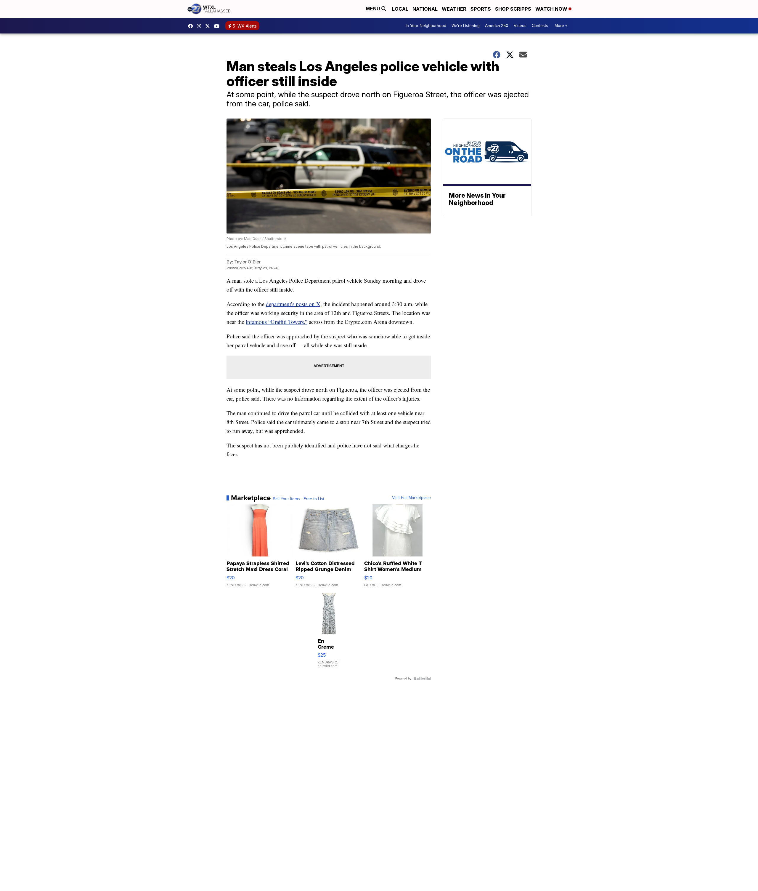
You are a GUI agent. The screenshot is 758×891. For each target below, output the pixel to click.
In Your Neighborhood (426, 26)
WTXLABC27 (192, 26)
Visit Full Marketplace (411, 498)
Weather (454, 9)
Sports (480, 9)
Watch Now (551, 9)
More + (561, 26)
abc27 (209, 26)
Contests (540, 26)
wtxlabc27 (200, 26)
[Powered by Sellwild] (422, 678)
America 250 (496, 26)
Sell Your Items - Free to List (298, 499)
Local (400, 9)
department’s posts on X (293, 304)
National (425, 9)
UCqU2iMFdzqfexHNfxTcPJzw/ (218, 26)
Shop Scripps (513, 9)
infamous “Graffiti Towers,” (276, 321)
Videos (520, 26)
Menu (373, 8)
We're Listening (466, 26)
